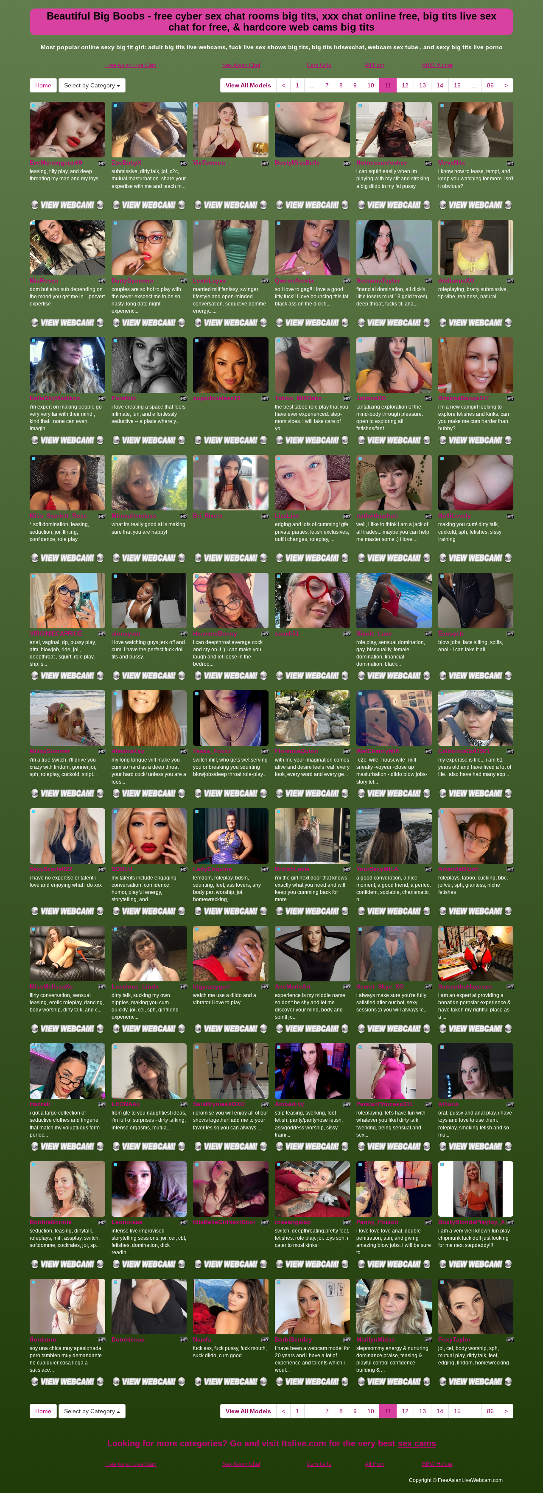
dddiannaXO (456, 280)
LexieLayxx (209, 280)
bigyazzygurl (211, 986)
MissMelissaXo (51, 986)
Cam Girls (319, 65)
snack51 (287, 633)
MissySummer (50, 751)
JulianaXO (371, 398)
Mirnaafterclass (134, 515)
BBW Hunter (437, 65)
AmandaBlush (458, 869)
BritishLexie (292, 869)
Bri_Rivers (208, 515)
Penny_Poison (377, 1221)
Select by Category (90, 85)
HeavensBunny (215, 633)
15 (457, 85)
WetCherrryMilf (377, 751)
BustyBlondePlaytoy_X (471, 1221)
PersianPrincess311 (384, 1104)
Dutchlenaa (128, 1339)
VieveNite (451, 162)
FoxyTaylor (454, 1339)
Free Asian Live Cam (131, 65)
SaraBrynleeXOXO (219, 1104)
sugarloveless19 (217, 398)
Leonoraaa (127, 1221)
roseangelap (293, 1221)
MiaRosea (44, 280)
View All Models (248, 85)
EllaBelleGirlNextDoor (224, 1221)
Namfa (202, 1339)
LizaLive (287, 515)
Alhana (448, 1104)
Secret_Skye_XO (380, 986)
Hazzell (40, 1104)
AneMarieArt (293, 986)
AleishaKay (128, 751)
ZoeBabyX (126, 162)
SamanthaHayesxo (465, 986)
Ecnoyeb (451, 633)
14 (440, 85)
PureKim (124, 398)
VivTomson (209, 162)
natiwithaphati (377, 515)
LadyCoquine (212, 869)
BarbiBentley (293, 1339)
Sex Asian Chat (241, 65)
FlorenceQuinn (296, 751)
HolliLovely (454, 515)
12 (405, 85)
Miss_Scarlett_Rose (58, 515)
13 (422, 85)
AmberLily (289, 1104)
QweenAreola (294, 280)
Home (43, 85)
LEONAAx (126, 1104)
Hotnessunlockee (381, 162)
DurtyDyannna (132, 280)
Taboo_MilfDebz (298, 398)
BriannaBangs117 (463, 398)
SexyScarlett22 (51, 869)
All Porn (374, 65)
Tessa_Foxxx (212, 751)
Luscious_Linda (135, 986)
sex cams (417, 1443)
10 (370, 85)
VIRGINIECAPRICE (56, 633)
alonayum (126, 633)
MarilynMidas (375, 1339)
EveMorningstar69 (56, 162)
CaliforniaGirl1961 (464, 751)
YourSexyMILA (377, 869)
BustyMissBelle (297, 162)
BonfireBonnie (51, 1221)
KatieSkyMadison (55, 398)
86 (490, 85)
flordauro (43, 1339)
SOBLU (122, 869)
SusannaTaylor (378, 280)
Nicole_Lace (374, 633)
